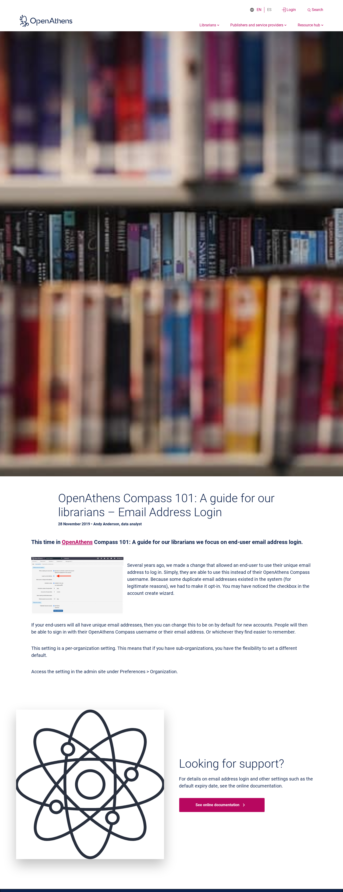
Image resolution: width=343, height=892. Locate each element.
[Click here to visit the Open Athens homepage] (46, 20)
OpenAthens (77, 542)
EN (259, 9)
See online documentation (217, 805)
